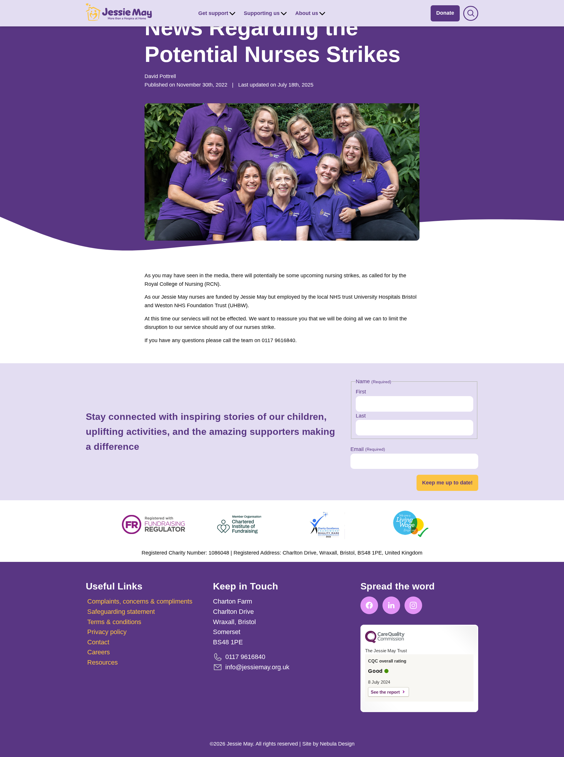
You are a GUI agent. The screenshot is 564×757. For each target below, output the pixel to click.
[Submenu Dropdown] (232, 13)
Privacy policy (107, 632)
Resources (102, 662)
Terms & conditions (114, 622)
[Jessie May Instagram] (413, 605)
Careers (98, 652)
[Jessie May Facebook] (369, 605)
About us (306, 13)
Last (361, 416)
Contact (98, 642)
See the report (385, 692)
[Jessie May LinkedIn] (391, 605)
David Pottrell (160, 76)
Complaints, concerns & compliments (139, 601)
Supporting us (262, 13)
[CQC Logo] (384, 641)
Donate (445, 13)
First (361, 392)
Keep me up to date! (447, 483)
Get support (213, 13)
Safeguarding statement (121, 611)
